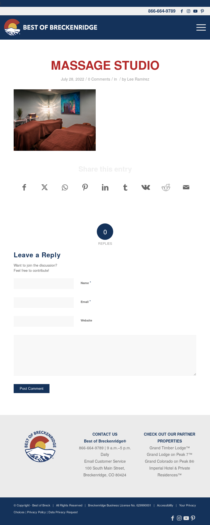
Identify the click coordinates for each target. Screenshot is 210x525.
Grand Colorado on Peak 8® (169, 461)
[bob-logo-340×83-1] (50, 27)
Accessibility (165, 505)
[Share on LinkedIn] (105, 187)
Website (86, 320)
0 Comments (99, 79)
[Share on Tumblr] (125, 187)
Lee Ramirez (138, 79)
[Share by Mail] (186, 187)
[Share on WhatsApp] (65, 187)
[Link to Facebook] (182, 11)
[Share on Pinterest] (85, 187)
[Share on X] (44, 187)
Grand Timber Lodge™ (170, 447)
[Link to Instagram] (188, 11)
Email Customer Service (105, 461)
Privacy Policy (36, 512)
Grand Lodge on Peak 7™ (169, 454)
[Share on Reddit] (166, 187)
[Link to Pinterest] (202, 11)
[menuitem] (200, 27)
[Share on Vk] (146, 187)
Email (86, 301)
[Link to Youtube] (195, 11)
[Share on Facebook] (24, 187)
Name (86, 282)
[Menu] (200, 27)
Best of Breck (41, 505)
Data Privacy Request (63, 512)
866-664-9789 (162, 11)
